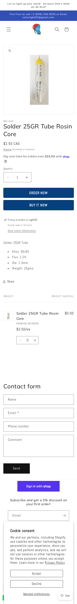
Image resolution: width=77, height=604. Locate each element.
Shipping (7, 149)
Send (16, 468)
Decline (36, 584)
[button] (8, 29)
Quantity (8, 168)
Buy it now (38, 205)
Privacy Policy (55, 563)
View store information (22, 231)
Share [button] (10, 281)
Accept (36, 573)
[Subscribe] (64, 516)
